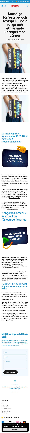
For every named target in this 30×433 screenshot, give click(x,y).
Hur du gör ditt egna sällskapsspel (6, 411)
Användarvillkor (5, 406)
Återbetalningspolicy (7, 408)
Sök (2, 403)
